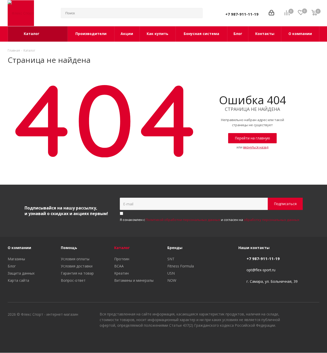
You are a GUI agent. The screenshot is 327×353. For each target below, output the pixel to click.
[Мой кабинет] (271, 13)
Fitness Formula (180, 266)
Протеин (121, 258)
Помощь (69, 247)
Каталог (122, 247)
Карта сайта (18, 280)
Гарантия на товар (77, 273)
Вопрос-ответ (73, 280)
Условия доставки (76, 266)
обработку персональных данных (271, 219)
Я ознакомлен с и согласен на (209, 219)
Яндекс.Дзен (315, 340)
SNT (170, 258)
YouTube (303, 340)
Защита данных (21, 273)
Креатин (121, 273)
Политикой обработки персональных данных (183, 219)
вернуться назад (255, 147)
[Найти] (196, 13)
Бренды (174, 247)
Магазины (16, 258)
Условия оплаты (75, 258)
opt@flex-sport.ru (261, 270)
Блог (12, 266)
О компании (19, 247)
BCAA (119, 266)
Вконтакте (290, 340)
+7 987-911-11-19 (242, 14)
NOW (171, 280)
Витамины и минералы (134, 280)
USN (171, 273)
